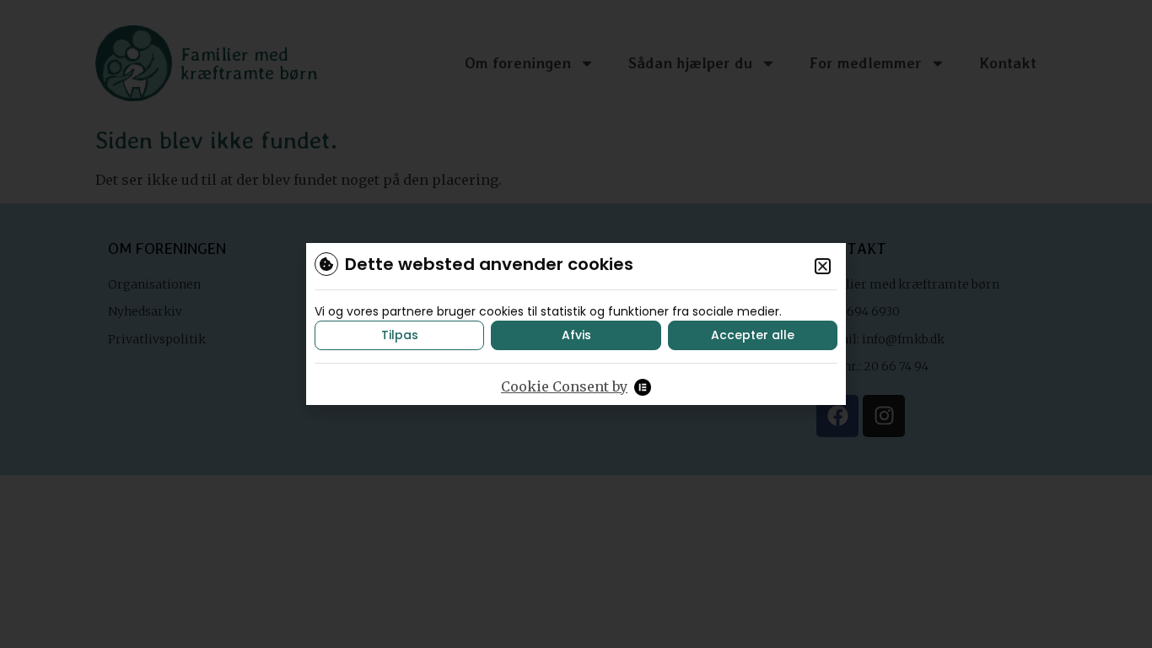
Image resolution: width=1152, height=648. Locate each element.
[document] (576, 324)
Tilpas (399, 335)
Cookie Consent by (564, 386)
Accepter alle (752, 335)
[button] (822, 266)
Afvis (576, 335)
